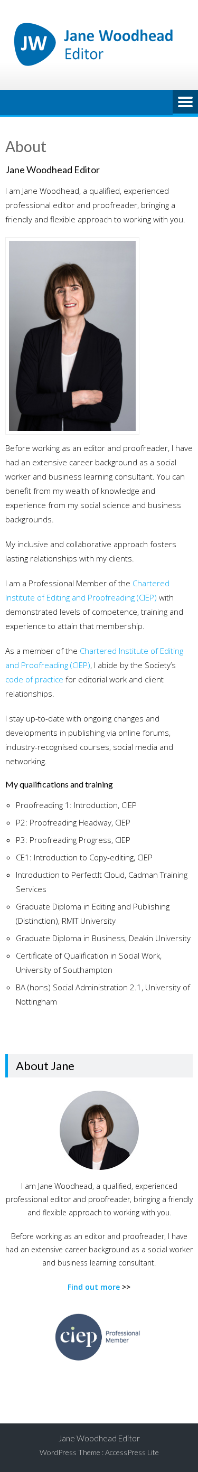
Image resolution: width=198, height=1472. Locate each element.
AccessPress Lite (132, 1452)
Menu (185, 102)
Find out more (94, 1287)
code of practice (34, 679)
